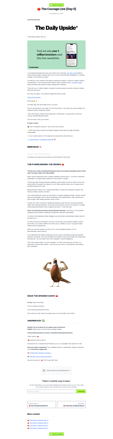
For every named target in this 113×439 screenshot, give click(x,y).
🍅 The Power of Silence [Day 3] (37, 423)
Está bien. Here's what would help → (41, 356)
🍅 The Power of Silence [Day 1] (37, 428)
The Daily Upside (72, 73)
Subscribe (81, 391)
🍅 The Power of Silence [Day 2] (37, 425)
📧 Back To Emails (56, 5)
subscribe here (34, 139)
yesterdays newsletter (47, 139)
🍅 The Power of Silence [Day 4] (37, 420)
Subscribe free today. (34, 97)
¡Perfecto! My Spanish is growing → (40, 353)
